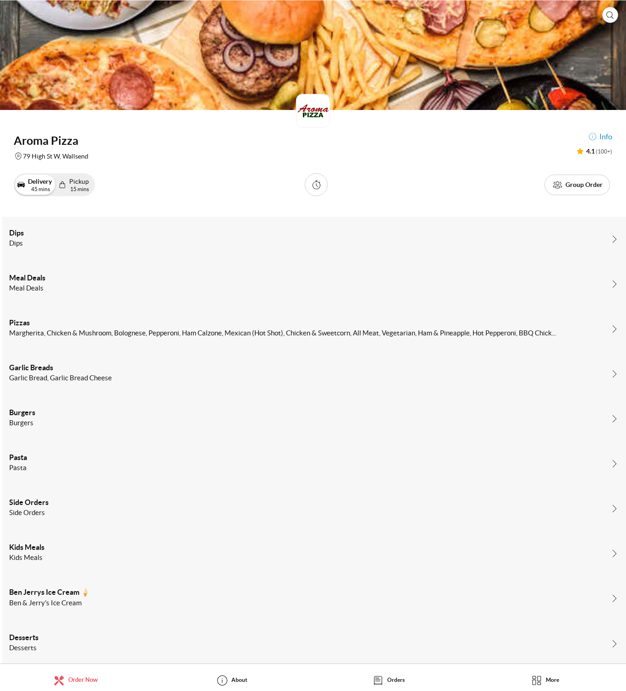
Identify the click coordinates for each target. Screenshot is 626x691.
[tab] (78, 680)
